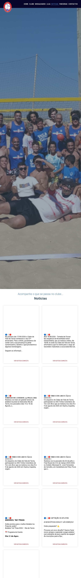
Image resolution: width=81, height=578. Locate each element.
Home (26, 4)
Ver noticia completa (21, 361)
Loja (48, 4)
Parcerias (63, 4)
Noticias (54, 4)
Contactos (73, 4)
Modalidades (40, 4)
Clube (31, 4)
